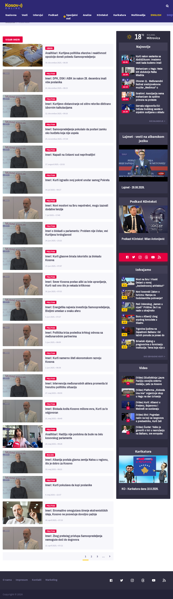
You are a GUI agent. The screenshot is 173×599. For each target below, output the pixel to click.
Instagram (140, 257)
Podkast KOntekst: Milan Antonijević (143, 225)
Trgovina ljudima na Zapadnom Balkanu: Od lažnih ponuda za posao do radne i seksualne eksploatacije (143, 332)
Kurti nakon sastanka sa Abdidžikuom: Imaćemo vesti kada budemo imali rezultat (143, 59)
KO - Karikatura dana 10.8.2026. (143, 475)
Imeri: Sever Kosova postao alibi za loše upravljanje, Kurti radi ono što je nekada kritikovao (58, 284)
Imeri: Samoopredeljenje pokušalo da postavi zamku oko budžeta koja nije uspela (58, 131)
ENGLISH (156, 15)
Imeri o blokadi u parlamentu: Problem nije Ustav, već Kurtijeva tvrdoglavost (58, 233)
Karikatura (119, 15)
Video (143, 368)
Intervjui (38, 15)
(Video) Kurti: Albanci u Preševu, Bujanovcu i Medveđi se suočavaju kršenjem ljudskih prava (143, 405)
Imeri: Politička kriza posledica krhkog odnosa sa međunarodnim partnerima (58, 334)
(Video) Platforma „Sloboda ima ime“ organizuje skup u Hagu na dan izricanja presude (143, 393)
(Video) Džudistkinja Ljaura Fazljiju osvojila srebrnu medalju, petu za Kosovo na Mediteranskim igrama (143, 381)
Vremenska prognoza (143, 37)
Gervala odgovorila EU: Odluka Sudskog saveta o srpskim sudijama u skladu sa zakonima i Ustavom (143, 109)
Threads (146, 257)
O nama (7, 579)
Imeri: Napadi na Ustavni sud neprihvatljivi (58, 157)
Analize (87, 15)
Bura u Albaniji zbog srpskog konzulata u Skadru (143, 319)
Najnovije (143, 46)
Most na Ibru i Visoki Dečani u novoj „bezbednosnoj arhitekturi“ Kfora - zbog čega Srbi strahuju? (143, 282)
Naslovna (10, 15)
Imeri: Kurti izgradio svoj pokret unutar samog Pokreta (58, 182)
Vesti (25, 15)
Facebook (127, 257)
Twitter (134, 257)
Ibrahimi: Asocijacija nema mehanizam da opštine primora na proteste (143, 96)
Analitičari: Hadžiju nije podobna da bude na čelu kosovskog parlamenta (58, 436)
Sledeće (109, 556)
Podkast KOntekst (143, 201)
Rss (159, 257)
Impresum (22, 579)
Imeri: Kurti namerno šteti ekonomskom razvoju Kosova (58, 360)
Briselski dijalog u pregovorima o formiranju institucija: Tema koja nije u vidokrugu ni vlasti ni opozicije (143, 344)
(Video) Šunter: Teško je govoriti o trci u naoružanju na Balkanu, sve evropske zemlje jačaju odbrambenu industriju (143, 430)
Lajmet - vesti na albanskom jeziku (143, 138)
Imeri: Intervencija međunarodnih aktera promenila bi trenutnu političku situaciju (58, 385)
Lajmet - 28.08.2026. (143, 169)
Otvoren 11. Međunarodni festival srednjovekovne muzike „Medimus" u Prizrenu (143, 84)
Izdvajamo (143, 269)
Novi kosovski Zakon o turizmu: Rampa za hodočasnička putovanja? (143, 295)
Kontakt (36, 579)
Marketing (51, 579)
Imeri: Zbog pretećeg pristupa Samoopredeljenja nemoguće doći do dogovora (58, 538)
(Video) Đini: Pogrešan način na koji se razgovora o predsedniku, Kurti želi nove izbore (143, 418)
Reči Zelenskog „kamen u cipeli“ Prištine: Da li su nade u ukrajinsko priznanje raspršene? (143, 307)
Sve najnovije (156, 121)
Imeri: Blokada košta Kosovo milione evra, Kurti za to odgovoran (58, 411)
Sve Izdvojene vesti (153, 356)
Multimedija (138, 15)
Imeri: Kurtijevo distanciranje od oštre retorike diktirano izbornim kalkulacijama (58, 106)
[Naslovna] (13, 6)
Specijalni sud (72, 16)
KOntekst (102, 15)
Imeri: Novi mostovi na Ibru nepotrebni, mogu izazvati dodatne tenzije (58, 207)
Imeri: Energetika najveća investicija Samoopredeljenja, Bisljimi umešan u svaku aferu (58, 309)
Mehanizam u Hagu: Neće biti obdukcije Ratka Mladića (143, 72)
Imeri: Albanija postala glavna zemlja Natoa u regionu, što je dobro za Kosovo (58, 462)
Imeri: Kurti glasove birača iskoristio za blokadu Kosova (58, 258)
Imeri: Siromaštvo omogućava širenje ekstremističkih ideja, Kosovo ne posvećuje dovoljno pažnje (58, 512)
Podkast (53, 15)
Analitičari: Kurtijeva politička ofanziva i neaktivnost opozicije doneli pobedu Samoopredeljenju (58, 55)
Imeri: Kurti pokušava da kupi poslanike (58, 487)
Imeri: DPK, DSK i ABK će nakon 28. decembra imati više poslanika (58, 80)
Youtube (153, 257)
